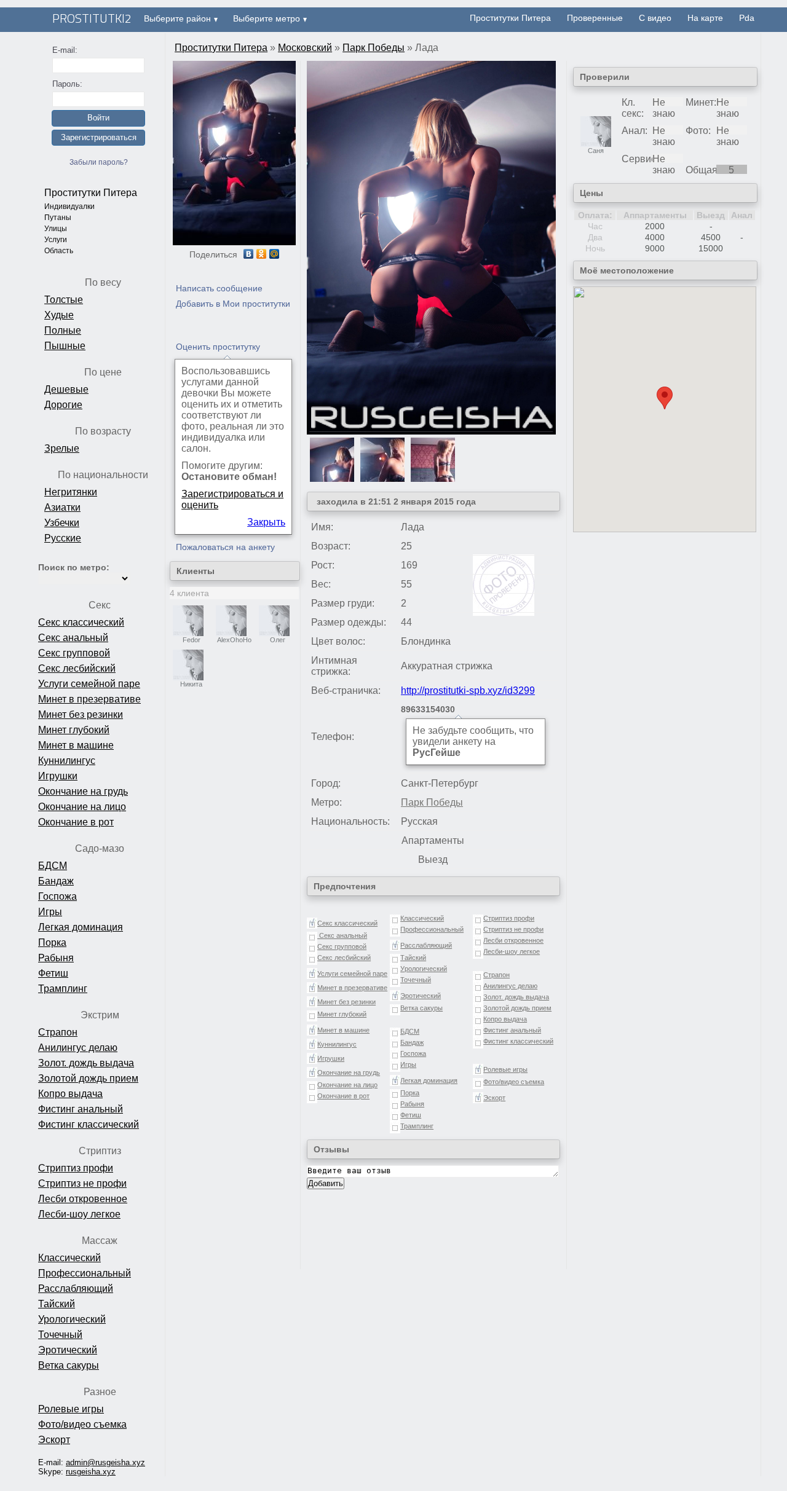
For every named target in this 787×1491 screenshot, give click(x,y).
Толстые (63, 299)
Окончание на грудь (83, 791)
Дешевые (66, 389)
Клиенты (195, 571)
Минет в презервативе (89, 699)
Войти (98, 117)
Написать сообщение (219, 288)
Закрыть (266, 522)
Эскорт (54, 1439)
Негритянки (70, 492)
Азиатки (62, 507)
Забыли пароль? (98, 162)
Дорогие (63, 404)
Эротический (67, 1350)
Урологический (72, 1319)
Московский (305, 47)
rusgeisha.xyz (91, 1471)
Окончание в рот (76, 822)
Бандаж (56, 881)
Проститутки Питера (90, 192)
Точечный (60, 1334)
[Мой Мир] (274, 254)
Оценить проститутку (218, 347)
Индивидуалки (69, 206)
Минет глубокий (73, 730)
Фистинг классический (88, 1124)
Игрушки (57, 776)
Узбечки (61, 522)
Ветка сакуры (68, 1365)
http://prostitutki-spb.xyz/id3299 (468, 690)
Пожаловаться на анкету (225, 547)
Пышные (64, 345)
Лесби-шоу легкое (79, 1214)
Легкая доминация (80, 927)
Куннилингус (66, 760)
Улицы (55, 228)
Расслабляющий (75, 1288)
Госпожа (57, 896)
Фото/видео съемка (82, 1424)
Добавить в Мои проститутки (233, 304)
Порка (52, 942)
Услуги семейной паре (89, 684)
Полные (62, 330)
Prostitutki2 (92, 18)
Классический (69, 1258)
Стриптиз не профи (82, 1183)
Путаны (57, 217)
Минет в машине (76, 745)
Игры (50, 912)
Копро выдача (70, 1093)
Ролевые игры (71, 1409)
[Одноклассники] (261, 254)
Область (58, 250)
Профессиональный (84, 1273)
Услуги (55, 239)
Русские (62, 538)
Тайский (56, 1304)
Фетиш (53, 973)
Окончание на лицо (82, 806)
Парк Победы (373, 47)
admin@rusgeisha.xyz (105, 1462)
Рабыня (56, 958)
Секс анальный (73, 637)
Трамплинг (62, 988)
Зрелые (61, 448)
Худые (59, 315)
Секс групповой (74, 653)
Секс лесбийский (77, 668)
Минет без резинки (80, 714)
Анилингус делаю (77, 1047)
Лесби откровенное (82, 1199)
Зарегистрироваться (98, 137)
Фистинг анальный (80, 1109)
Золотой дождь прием (88, 1078)
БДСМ (52, 865)
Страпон (57, 1032)
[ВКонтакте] (248, 254)
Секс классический (81, 622)
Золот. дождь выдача (86, 1063)
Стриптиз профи (75, 1168)
